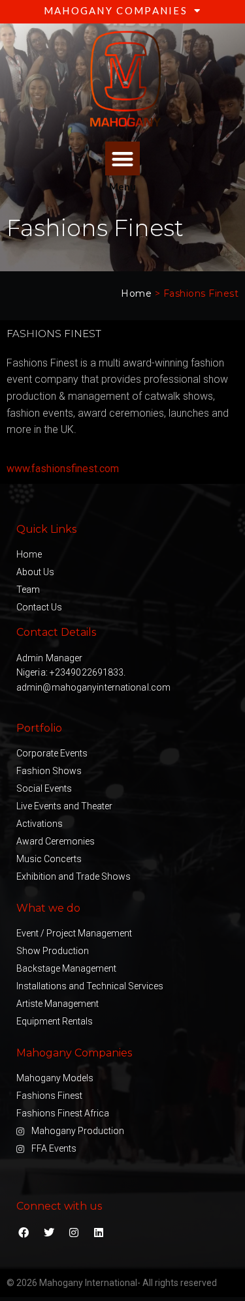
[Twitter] (48, 1232)
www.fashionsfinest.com (63, 468)
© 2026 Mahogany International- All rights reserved (112, 1283)
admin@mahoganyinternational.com (93, 687)
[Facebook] (23, 1232)
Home (136, 293)
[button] (122, 159)
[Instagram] (74, 1232)
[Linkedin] (98, 1232)
